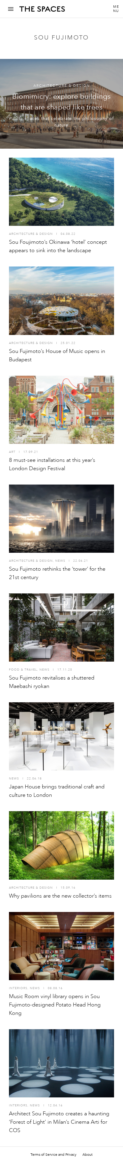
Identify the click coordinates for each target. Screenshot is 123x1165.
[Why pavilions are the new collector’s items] (61, 845)
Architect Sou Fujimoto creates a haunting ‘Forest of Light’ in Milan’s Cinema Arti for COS (59, 1122)
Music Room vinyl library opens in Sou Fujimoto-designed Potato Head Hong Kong (55, 1004)
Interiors (18, 988)
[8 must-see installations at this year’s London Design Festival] (61, 410)
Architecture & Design (61, 85)
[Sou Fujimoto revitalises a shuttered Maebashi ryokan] (61, 627)
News (60, 561)
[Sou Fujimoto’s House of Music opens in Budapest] (61, 300)
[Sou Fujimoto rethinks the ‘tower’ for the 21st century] (61, 519)
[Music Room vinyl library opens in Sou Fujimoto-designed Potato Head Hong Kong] (61, 946)
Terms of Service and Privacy (53, 1154)
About (87, 1154)
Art (12, 452)
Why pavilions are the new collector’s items (60, 896)
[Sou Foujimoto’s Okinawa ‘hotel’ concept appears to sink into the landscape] (61, 192)
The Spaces (42, 11)
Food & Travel (23, 669)
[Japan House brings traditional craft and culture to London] (61, 736)
